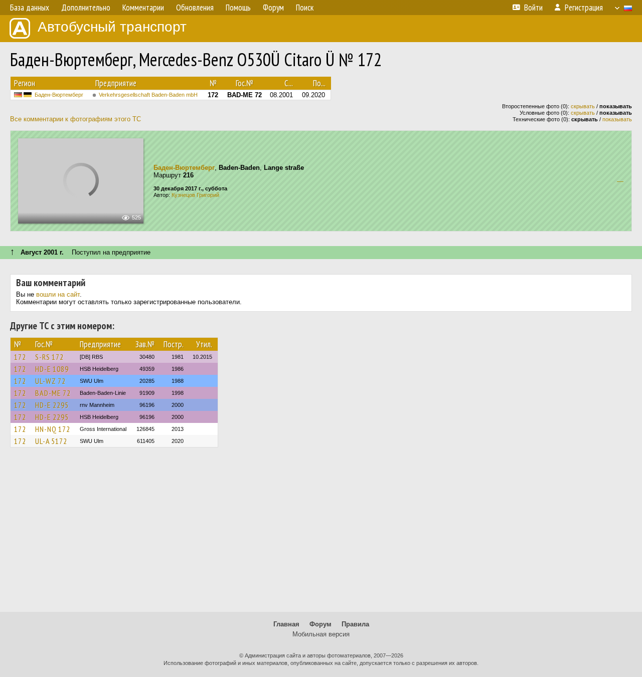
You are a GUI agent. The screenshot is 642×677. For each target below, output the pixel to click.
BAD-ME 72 (53, 393)
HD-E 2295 (52, 405)
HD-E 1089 (52, 369)
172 (20, 357)
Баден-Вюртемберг (59, 95)
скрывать (583, 106)
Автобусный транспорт (112, 27)
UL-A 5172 (51, 441)
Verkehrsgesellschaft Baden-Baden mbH (148, 95)
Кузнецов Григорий (195, 195)
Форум (320, 624)
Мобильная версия (321, 634)
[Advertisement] (321, 534)
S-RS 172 (49, 357)
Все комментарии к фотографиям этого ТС (75, 119)
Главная (286, 624)
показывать (617, 119)
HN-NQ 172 (52, 429)
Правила (355, 624)
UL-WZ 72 (50, 381)
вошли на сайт (58, 294)
